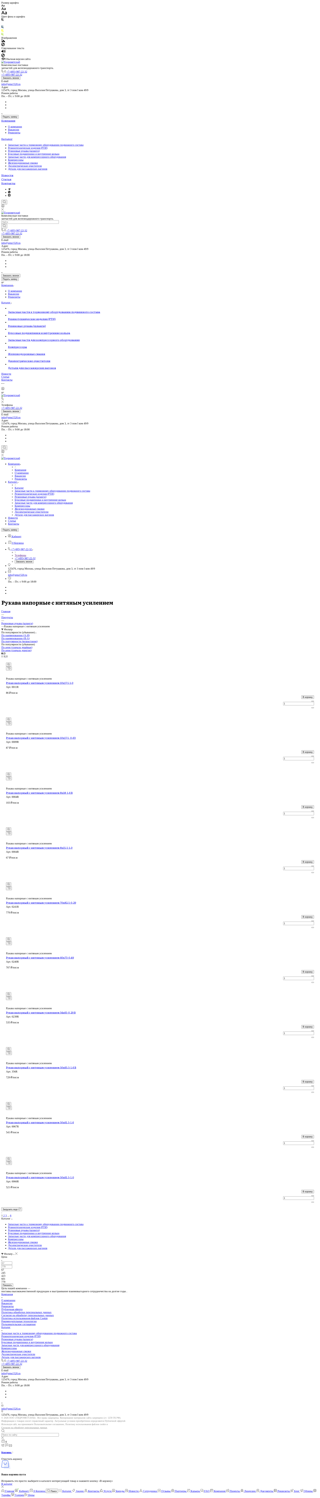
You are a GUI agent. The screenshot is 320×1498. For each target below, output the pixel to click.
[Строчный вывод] (5, 656)
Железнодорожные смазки (23, 162)
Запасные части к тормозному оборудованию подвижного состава (46, 145)
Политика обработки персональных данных (26, 1312)
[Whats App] (9, 192)
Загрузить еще (10, 1209)
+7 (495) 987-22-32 (16, 71)
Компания (8, 121)
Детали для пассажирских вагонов (27, 168)
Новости (7, 175)
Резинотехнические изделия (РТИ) (28, 148)
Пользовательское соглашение (18, 1324)
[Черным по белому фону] (2, 20)
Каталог (6, 139)
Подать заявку (10, 117)
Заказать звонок (11, 78)
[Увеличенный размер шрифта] (4, 13)
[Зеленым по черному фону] (2, 34)
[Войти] (2, 206)
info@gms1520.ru (10, 84)
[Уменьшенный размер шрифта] (2, 5)
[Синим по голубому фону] (2, 27)
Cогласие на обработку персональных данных (27, 1315)
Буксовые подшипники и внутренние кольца (33, 153)
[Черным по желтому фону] (2, 31)
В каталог (6, 1484)
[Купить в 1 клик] (9, 668)
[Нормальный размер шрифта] (3, 9)
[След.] (1, 1212)
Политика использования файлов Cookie (24, 1318)
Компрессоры (16, 159)
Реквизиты (14, 132)
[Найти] (4, 226)
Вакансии (13, 129)
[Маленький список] (2, 653)
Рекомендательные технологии (19, 1321)
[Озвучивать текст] (3, 52)
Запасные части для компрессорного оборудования (37, 156)
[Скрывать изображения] (3, 45)
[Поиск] (4, 202)
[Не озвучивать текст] (3, 56)
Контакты (8, 183)
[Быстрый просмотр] (8, 665)
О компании (15, 126)
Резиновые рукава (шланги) (24, 151)
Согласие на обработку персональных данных (24, 1427)
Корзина (6, 1452)
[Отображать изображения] (3, 41)
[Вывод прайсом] (7, 656)
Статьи (6, 179)
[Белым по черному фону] (2, 23)
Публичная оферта (11, 1309)
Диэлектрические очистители (25, 165)
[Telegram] (9, 189)
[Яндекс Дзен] (9, 195)
